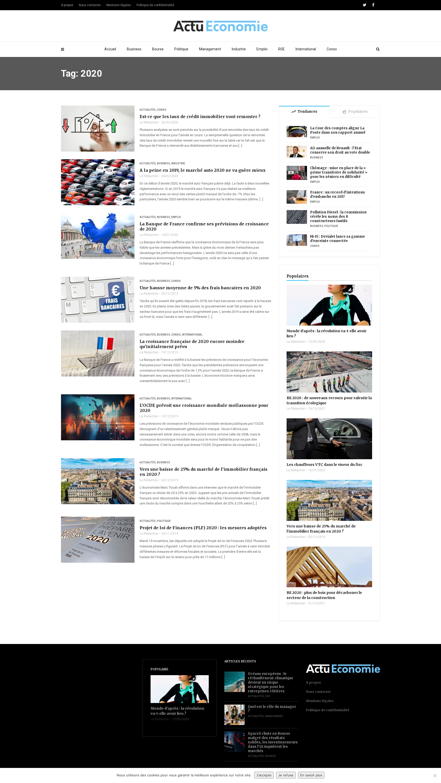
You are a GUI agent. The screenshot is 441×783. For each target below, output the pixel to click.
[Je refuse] (434, 775)
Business (134, 49)
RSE (281, 49)
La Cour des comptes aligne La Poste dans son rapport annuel (337, 130)
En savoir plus (311, 775)
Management (210, 49)
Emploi (261, 49)
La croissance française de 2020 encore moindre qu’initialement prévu (192, 344)
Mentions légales (118, 5)
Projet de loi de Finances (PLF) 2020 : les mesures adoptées (203, 527)
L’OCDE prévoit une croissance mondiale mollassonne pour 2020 (204, 408)
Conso (332, 49)
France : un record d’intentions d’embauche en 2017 (337, 194)
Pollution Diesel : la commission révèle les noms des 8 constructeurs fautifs (338, 216)
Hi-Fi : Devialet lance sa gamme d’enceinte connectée (337, 238)
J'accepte (264, 775)
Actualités (148, 109)
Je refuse (285, 775)
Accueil (110, 49)
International (306, 49)
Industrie (239, 49)
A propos (67, 5)
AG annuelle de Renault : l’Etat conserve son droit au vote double (340, 150)
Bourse (158, 49)
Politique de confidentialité (155, 5)
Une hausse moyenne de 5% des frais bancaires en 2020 (200, 287)
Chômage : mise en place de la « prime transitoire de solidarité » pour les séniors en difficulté (338, 172)
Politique (181, 49)
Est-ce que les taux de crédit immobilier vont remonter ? (200, 116)
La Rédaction (149, 122)
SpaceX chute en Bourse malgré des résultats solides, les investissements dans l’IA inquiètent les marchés (273, 742)
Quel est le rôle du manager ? (272, 709)
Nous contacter (90, 5)
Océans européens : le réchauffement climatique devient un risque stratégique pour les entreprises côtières (270, 682)
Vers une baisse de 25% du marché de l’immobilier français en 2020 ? (203, 472)
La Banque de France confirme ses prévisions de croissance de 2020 (204, 226)
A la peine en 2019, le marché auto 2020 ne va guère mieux (203, 170)
